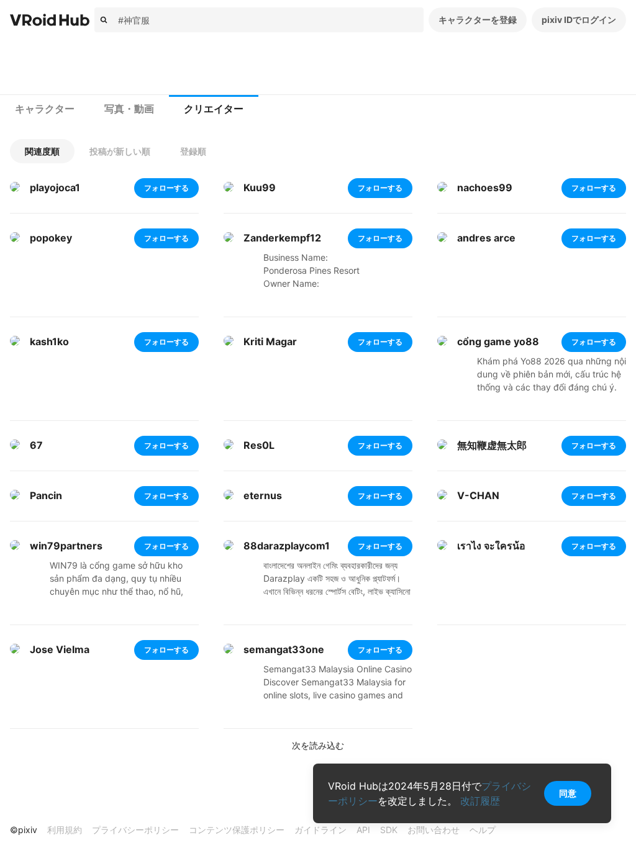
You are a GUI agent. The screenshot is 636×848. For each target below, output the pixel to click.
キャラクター (45, 109)
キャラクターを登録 (477, 19)
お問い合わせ (433, 829)
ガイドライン (320, 829)
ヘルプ (483, 829)
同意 (567, 793)
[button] (42, 151)
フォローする (166, 187)
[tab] (44, 109)
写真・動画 (129, 109)
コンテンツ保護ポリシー (236, 829)
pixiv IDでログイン (579, 19)
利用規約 (64, 829)
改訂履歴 (480, 801)
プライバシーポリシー (135, 829)
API (363, 829)
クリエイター (213, 109)
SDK (389, 829)
